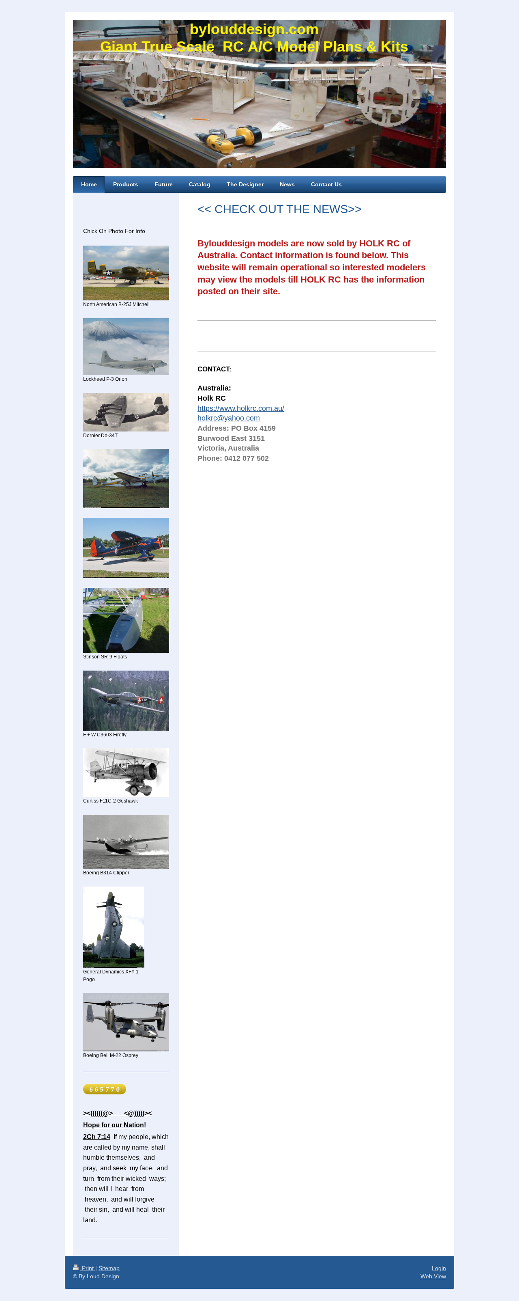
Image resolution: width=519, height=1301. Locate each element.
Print (87, 1268)
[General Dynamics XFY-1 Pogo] (113, 927)
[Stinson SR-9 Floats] (126, 620)
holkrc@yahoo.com (228, 418)
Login (439, 1268)
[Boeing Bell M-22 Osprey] (126, 1022)
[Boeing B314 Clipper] (126, 842)
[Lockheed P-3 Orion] (126, 346)
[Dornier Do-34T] (126, 412)
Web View (433, 1276)
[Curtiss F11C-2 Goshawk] (126, 772)
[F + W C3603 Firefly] (126, 701)
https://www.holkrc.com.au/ (240, 408)
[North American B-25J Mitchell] (126, 273)
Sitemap (109, 1268)
